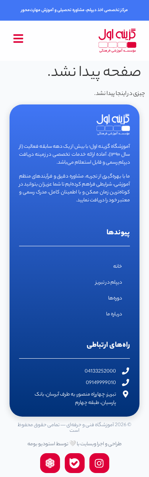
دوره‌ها (115, 298)
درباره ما (114, 314)
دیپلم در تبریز (108, 282)
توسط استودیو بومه (47, 444)
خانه (117, 267)
